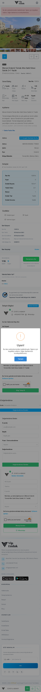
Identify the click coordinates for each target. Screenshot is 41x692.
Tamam (20, 359)
